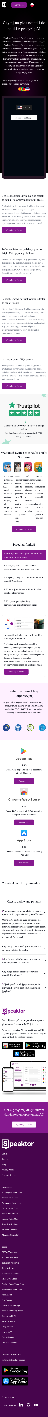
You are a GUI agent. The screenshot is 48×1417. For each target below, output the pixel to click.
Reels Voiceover (8, 1268)
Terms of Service (9, 1175)
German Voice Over (10, 1219)
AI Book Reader (9, 1321)
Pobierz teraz (24, 781)
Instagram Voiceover (10, 1263)
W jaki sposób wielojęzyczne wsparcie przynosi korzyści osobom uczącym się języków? (21, 988)
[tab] (24, 555)
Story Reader (7, 1327)
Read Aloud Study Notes (12, 1311)
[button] (33, 5)
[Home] (4, 5)
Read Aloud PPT (9, 1316)
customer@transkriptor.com (13, 1360)
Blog (4, 1164)
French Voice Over (10, 1213)
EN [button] (24, 107)
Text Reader (7, 1300)
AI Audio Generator (10, 1235)
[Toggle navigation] (43, 4)
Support (5, 1159)
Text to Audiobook (9, 1342)
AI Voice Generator (10, 1229)
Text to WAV (7, 1332)
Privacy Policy (8, 1170)
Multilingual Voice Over (12, 1192)
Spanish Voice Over (10, 1224)
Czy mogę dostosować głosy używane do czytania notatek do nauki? (22, 948)
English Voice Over (10, 1198)
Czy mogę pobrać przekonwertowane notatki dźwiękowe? (20, 973)
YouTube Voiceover (10, 1257)
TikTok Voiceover (9, 1252)
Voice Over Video (9, 1279)
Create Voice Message (11, 1305)
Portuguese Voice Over (11, 1203)
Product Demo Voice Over (13, 1284)
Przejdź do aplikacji (23, 118)
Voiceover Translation (11, 1273)
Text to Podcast (8, 1337)
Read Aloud (7, 1295)
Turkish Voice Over (10, 1208)
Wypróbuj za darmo (14, 230)
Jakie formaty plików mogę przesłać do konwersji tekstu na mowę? (21, 961)
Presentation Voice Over (12, 1289)
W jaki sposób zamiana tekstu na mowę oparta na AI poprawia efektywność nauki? (23, 913)
